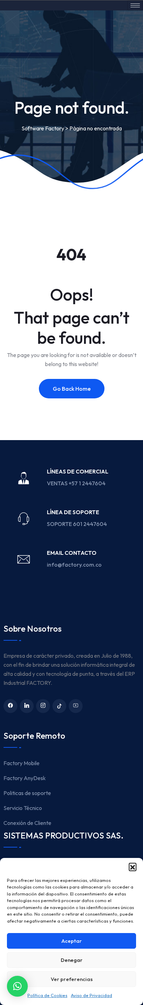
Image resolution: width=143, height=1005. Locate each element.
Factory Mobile (21, 763)
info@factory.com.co (74, 564)
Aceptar (71, 941)
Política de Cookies (47, 995)
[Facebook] (10, 706)
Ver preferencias (72, 979)
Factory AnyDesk (24, 778)
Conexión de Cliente (27, 822)
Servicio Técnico (22, 807)
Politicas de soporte (27, 792)
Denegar (72, 960)
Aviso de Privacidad (91, 995)
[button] (132, 866)
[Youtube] (76, 706)
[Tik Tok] (59, 706)
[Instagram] (43, 706)
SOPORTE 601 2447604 (77, 523)
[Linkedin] (27, 706)
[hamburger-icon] (135, 5)
